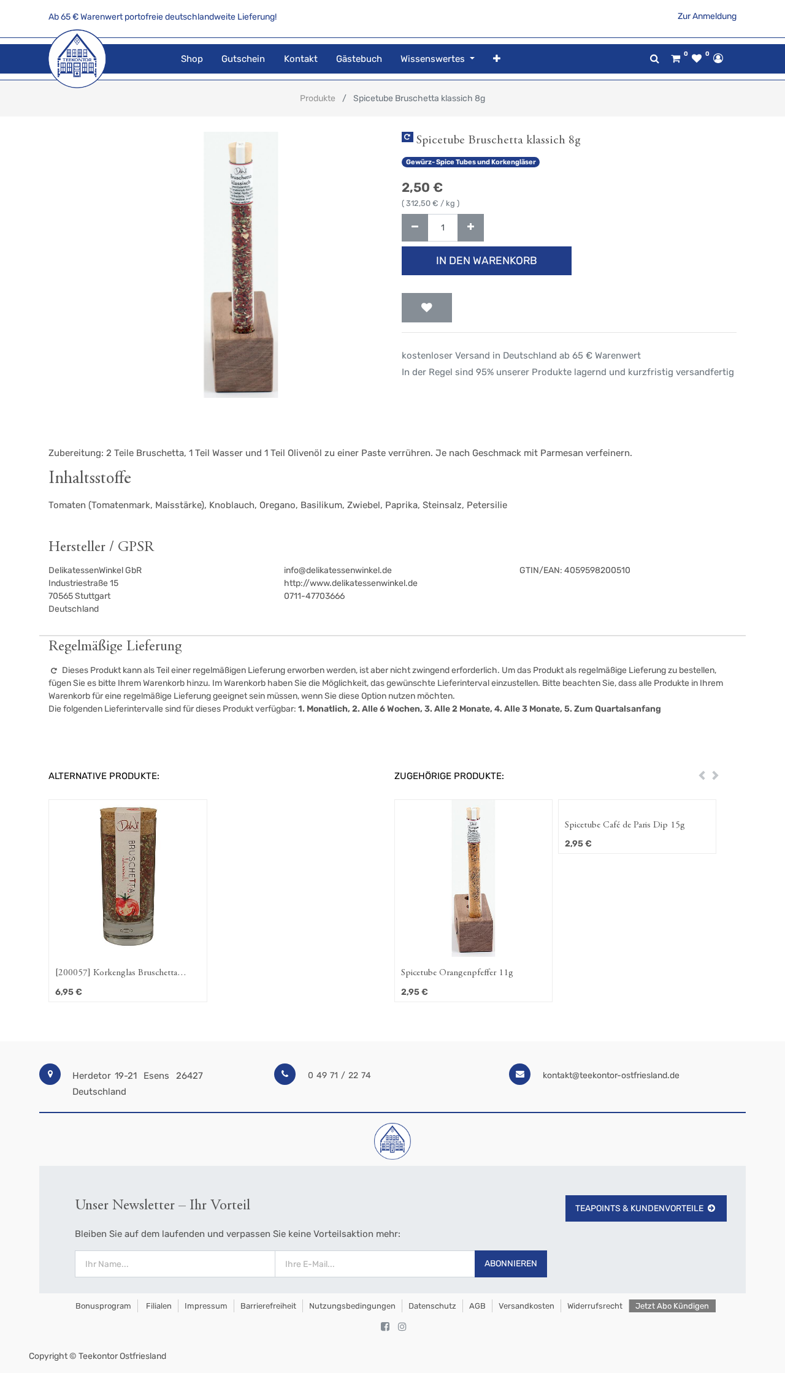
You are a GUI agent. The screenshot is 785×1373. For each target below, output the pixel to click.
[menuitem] (192, 59)
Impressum (206, 1305)
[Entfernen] (415, 228)
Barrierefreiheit (268, 1305)
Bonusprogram (102, 1305)
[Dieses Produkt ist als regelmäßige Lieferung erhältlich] (407, 137)
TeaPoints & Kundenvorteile (639, 1208)
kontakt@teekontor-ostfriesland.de (611, 1075)
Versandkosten (526, 1305)
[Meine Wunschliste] (697, 58)
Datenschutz (432, 1305)
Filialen (158, 1305)
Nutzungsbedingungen (352, 1305)
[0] (675, 58)
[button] (496, 59)
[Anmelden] (718, 58)
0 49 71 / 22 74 (339, 1075)
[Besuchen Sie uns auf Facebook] (385, 1327)
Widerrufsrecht (594, 1305)
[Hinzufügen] (471, 228)
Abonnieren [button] (510, 1263)
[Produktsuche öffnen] (654, 58)
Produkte (317, 98)
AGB (477, 1305)
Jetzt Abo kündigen (672, 1305)
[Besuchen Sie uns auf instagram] (402, 1327)
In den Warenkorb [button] (486, 260)
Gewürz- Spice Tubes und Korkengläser (471, 162)
